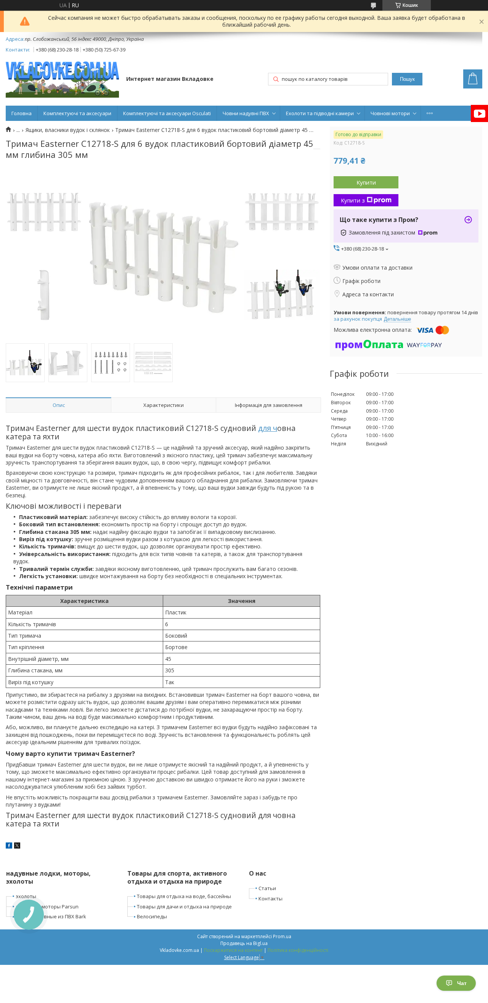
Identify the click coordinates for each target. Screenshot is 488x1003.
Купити (366, 182)
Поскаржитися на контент (233, 950)
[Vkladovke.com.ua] (62, 79)
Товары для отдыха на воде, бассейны (184, 896)
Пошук (407, 79)
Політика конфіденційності (298, 950)
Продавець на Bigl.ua (244, 943)
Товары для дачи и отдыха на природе (184, 906)
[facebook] (9, 846)
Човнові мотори (390, 113)
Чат (462, 983)
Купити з (353, 200)
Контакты (270, 898)
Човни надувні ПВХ (246, 113)
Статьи (267, 888)
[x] (17, 846)
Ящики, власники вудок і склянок (68, 130)
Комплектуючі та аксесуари (77, 113)
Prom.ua (282, 936)
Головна (21, 113)
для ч (267, 428)
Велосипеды (152, 916)
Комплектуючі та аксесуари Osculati (167, 113)
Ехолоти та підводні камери (320, 113)
